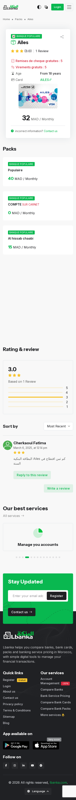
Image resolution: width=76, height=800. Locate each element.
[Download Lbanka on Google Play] (16, 745)
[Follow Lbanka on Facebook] (6, 765)
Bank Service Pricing (55, 696)
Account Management (54, 681)
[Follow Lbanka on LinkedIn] (23, 765)
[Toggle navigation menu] (69, 7)
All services (11, 516)
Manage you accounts (38, 544)
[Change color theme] (39, 7)
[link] (46, 745)
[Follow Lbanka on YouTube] (32, 765)
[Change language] (47, 7)
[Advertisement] (38, 307)
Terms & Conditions (17, 710)
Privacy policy (13, 704)
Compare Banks (52, 689)
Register (56, 596)
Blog (6, 723)
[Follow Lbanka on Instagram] (15, 765)
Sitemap (9, 717)
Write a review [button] (58, 488)
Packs (18, 19)
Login (57, 6)
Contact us (50, 131)
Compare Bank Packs (56, 708)
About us (9, 691)
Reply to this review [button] (32, 475)
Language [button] (38, 791)
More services (51, 715)
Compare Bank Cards (56, 702)
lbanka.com (58, 782)
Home (6, 19)
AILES (44, 80)
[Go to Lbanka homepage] (10, 7)
